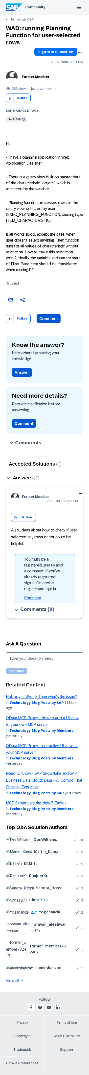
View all (12, 981)
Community (35, 7)
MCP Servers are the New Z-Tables (36, 803)
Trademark (22, 1050)
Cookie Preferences (22, 1063)
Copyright (22, 1036)
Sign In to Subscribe (55, 52)
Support (66, 1050)
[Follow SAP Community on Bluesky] (40, 1007)
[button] (10, 98)
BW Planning (16, 119)
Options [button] (80, 53)
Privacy (22, 1022)
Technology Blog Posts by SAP (36, 703)
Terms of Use (67, 1022)
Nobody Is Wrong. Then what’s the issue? (41, 697)
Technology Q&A (21, 19)
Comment (48, 319)
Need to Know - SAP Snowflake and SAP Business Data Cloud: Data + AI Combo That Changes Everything (44, 780)
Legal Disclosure (66, 1036)
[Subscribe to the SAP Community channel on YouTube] (49, 1007)
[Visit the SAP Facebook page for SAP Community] (31, 1007)
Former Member (35, 77)
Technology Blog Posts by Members (41, 731)
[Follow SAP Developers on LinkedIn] (58, 1007)
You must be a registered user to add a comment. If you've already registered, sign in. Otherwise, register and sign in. (43, 574)
